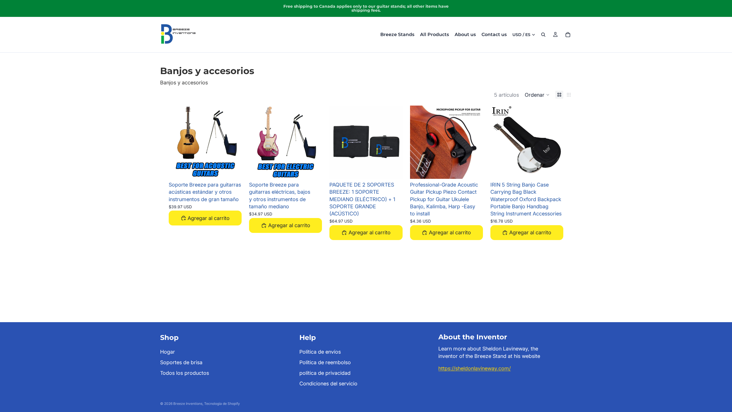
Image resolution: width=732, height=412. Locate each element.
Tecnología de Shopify (222, 403)
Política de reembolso (325, 362)
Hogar (167, 351)
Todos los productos (184, 373)
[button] (537, 94)
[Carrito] (568, 34)
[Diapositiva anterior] (177, 142)
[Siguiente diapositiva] (233, 142)
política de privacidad (325, 373)
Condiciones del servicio (328, 384)
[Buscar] (543, 34)
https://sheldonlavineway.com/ (474, 368)
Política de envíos (320, 351)
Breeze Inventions (187, 403)
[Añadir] (233, 170)
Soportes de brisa (181, 362)
